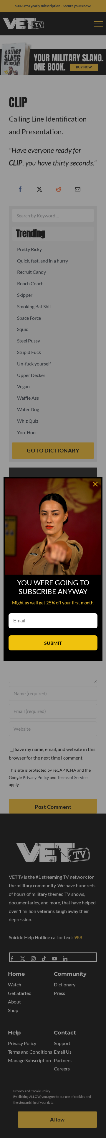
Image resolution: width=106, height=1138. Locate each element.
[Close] (95, 484)
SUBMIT (53, 643)
